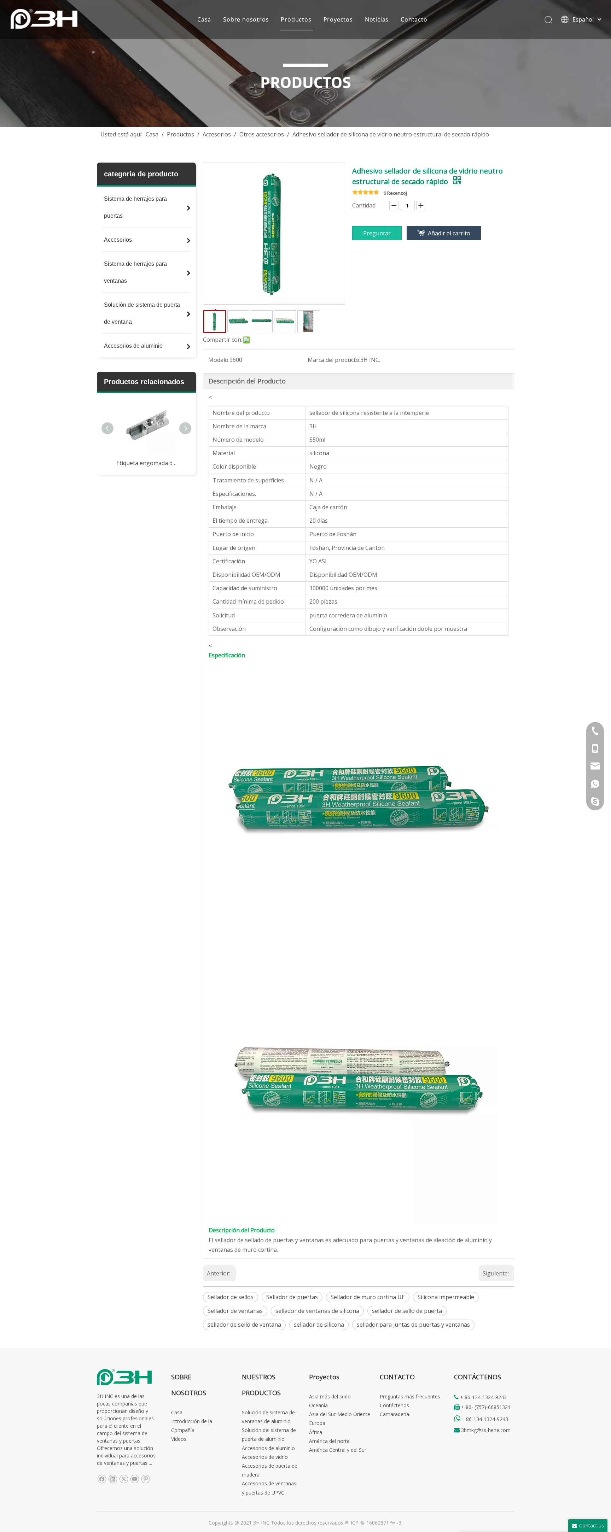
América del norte (329, 1441)
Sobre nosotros (246, 19)
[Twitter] (123, 1479)
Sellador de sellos (231, 1297)
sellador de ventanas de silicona (317, 1311)
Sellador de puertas (292, 1297)
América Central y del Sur (337, 1449)
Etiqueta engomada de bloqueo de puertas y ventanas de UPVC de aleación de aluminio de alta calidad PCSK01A (146, 463)
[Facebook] (101, 1479)
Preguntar (377, 233)
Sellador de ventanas (235, 1311)
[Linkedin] (112, 1479)
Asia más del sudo (330, 1396)
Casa (204, 19)
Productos (296, 19)
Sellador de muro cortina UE (368, 1297)
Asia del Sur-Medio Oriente (339, 1414)
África (315, 1432)
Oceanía (318, 1405)
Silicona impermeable (446, 1297)
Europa (317, 1423)
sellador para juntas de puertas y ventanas (413, 1324)
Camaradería (394, 1414)
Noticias (377, 19)
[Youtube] (134, 1479)
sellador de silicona (319, 1324)
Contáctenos (394, 1405)
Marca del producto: (334, 360)
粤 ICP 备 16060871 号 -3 (372, 1522)
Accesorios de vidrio (265, 1457)
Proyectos (338, 19)
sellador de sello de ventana (244, 1324)
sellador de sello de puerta (407, 1311)
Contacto (414, 19)
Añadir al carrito (449, 233)
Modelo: (218, 360)
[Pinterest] (145, 1479)
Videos (178, 1439)
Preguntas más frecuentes (410, 1396)
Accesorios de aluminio (268, 1448)
